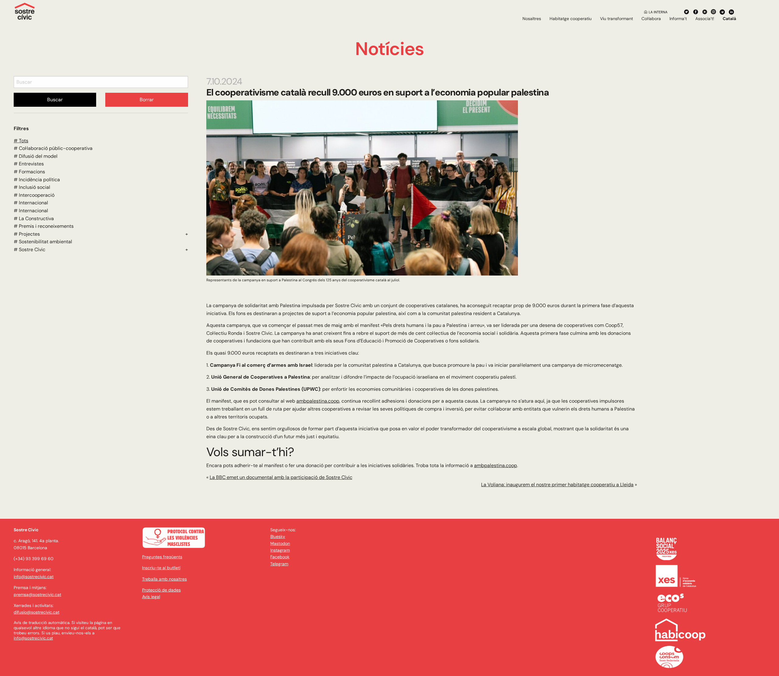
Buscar (55, 99)
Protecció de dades (161, 590)
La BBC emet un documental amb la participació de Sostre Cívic (281, 477)
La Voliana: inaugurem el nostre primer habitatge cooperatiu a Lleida (557, 484)
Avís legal (151, 596)
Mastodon (280, 543)
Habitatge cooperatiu (571, 18)
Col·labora (651, 18)
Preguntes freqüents (162, 557)
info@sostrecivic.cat (34, 576)
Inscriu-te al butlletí (161, 567)
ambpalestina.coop (317, 401)
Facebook (279, 557)
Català (729, 18)
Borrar (147, 99)
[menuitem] (531, 18)
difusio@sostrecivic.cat (36, 612)
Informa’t (678, 18)
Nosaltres (531, 18)
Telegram (279, 564)
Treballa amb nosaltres (164, 579)
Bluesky (277, 536)
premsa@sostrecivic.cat (37, 594)
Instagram (280, 550)
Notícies (389, 49)
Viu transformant (616, 18)
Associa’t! (704, 18)
